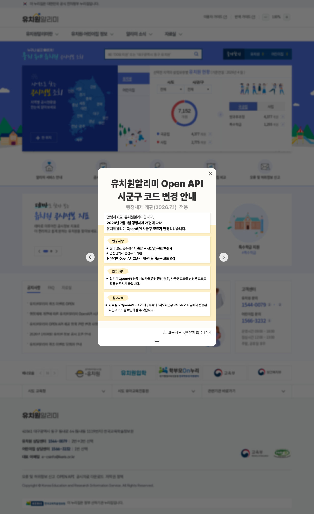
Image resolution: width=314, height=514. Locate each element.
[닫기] (210, 173)
